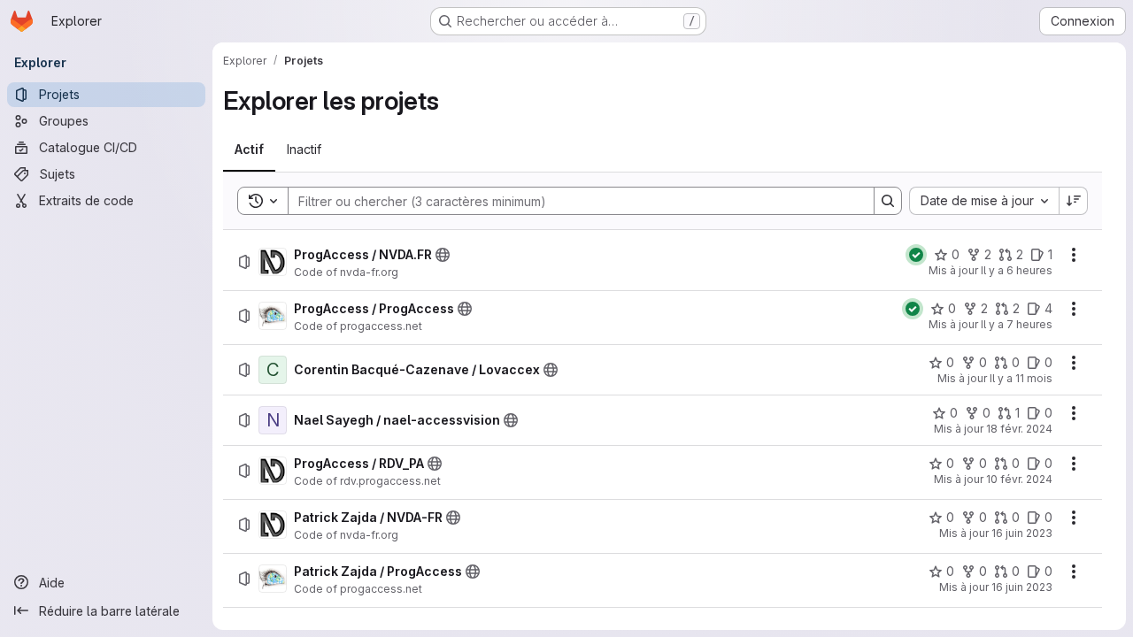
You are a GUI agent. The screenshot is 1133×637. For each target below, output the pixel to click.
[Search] (888, 201)
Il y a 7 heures (1016, 324)
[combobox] (984, 201)
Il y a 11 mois (1021, 378)
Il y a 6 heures (1016, 270)
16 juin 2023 (1021, 533)
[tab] (249, 149)
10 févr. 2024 (1019, 479)
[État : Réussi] (916, 254)
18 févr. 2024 (1019, 428)
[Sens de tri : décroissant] (1074, 201)
